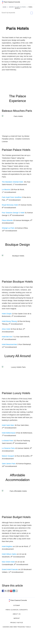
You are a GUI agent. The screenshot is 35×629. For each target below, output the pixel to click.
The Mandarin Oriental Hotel (12, 182)
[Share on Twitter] (6, 591)
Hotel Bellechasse (8, 433)
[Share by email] (16, 591)
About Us (16, 614)
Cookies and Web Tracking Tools (17, 627)
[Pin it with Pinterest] (11, 591)
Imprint (17, 618)
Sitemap (16, 605)
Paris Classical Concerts (18, 600)
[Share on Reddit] (8, 591)
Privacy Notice (16, 622)
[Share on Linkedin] (14, 591)
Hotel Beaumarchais (9, 344)
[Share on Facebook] (3, 591)
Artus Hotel (6, 329)
